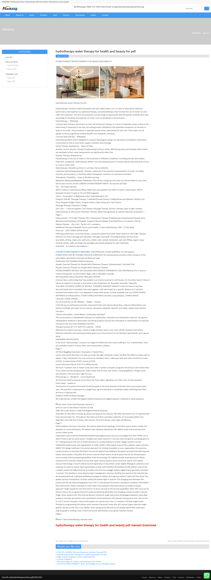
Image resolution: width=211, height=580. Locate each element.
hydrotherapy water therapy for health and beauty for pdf (82, 555)
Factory (66, 15)
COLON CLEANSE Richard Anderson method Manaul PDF (188, 541)
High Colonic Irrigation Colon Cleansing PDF (72, 541)
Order (93, 15)
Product (43, 15)
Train (55, 15)
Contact (105, 15)
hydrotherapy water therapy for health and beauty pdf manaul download (106, 525)
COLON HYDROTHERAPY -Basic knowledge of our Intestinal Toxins (86, 564)
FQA (9, 65)
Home (7, 15)
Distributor (80, 15)
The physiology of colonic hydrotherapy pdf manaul (79, 562)
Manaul (206, 33)
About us (20, 15)
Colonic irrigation (64, 559)
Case (8, 57)
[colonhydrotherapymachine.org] (10, 10)
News (31, 15)
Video (9, 81)
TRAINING (196, 33)
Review (10, 69)
